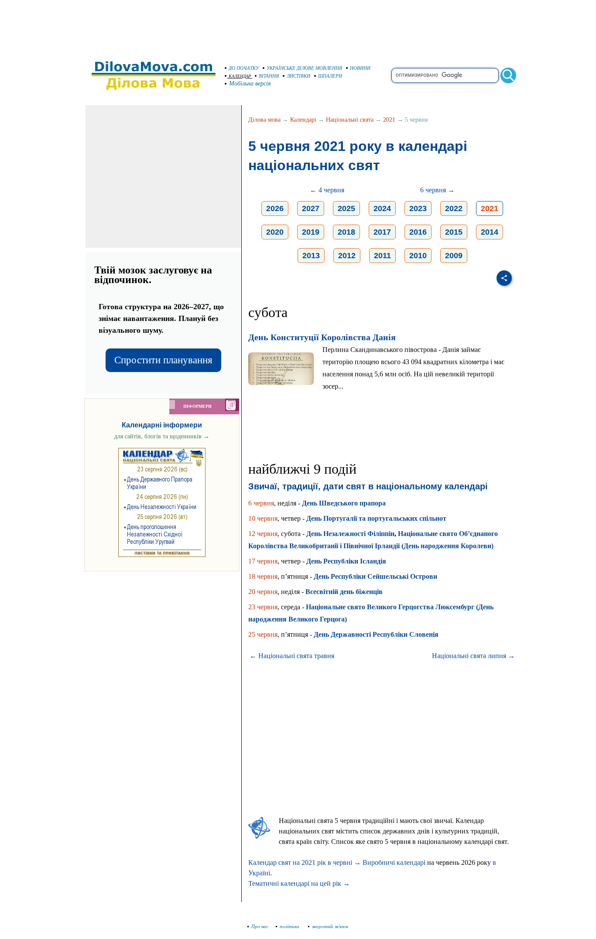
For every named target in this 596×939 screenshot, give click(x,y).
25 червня (262, 634)
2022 (453, 208)
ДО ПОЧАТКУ (243, 68)
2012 (347, 255)
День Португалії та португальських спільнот (376, 518)
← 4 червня (327, 190)
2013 (311, 255)
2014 (489, 232)
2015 (453, 232)
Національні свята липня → (473, 655)
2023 (418, 208)
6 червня (261, 503)
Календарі (303, 119)
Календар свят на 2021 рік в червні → (304, 862)
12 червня (262, 533)
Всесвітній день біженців (344, 591)
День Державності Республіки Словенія (376, 634)
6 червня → (437, 190)
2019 (310, 232)
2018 (346, 232)
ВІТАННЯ (268, 76)
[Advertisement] (298, 26)
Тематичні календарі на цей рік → (299, 883)
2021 (389, 119)
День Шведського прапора (344, 503)
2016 (418, 232)
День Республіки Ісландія (346, 561)
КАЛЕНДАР (239, 76)
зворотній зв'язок (330, 926)
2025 (346, 208)
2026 (275, 208)
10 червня (262, 518)
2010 (418, 255)
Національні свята (349, 119)
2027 (310, 208)
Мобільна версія (250, 83)
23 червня (262, 607)
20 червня (262, 591)
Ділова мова (264, 119)
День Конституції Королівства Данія (322, 337)
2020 (275, 232)
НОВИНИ (360, 68)
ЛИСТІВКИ (298, 76)
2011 (382, 255)
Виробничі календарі (394, 862)
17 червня (262, 561)
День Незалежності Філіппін (350, 533)
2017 (382, 232)
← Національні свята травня (292, 655)
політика (290, 926)
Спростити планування (163, 360)
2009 (453, 255)
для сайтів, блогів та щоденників (161, 436)
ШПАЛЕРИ (330, 76)
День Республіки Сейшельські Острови (375, 576)
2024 (382, 208)
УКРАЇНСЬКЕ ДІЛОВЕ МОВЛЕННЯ (304, 68)
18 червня (262, 576)
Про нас (260, 926)
